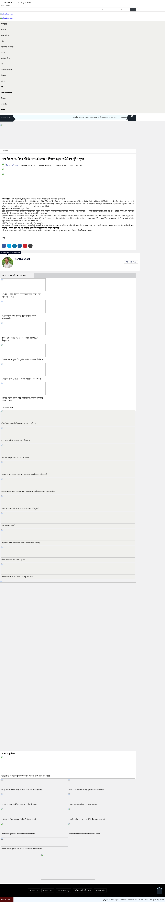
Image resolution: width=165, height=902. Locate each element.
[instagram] (112, 9)
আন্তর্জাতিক (5, 35)
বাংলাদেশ (4, 24)
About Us (34, 890)
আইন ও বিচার (5, 58)
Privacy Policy (63, 890)
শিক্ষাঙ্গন (3, 98)
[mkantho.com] (6, 14)
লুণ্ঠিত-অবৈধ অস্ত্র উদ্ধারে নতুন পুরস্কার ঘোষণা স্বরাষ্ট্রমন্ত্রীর (86, 789)
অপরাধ (3, 52)
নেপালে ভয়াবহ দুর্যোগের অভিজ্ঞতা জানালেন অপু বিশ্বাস (21, 378)
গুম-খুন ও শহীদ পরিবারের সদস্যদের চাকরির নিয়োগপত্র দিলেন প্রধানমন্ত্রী (21, 789)
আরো (2, 81)
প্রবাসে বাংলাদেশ (6, 70)
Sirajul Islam (22, 258)
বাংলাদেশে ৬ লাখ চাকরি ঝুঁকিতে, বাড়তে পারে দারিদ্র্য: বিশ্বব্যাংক (19, 804)
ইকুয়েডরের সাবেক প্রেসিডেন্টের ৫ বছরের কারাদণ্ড (83, 804)
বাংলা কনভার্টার (100, 890)
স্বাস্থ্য (3, 110)
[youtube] (124, 9)
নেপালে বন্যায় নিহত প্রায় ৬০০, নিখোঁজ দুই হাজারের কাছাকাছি (19, 819)
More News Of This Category (15, 275)
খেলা (2, 41)
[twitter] (106, 9)
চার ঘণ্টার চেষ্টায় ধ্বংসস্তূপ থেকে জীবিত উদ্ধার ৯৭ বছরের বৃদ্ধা (87, 819)
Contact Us (47, 890)
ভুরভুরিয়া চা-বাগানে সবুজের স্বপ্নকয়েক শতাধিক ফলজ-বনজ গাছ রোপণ (82, 117)
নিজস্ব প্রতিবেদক (12, 165)
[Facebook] (4, 246)
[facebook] (99, 9)
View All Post (131, 262)
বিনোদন (3, 75)
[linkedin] (118, 9)
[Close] (129, 117)
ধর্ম (2, 64)
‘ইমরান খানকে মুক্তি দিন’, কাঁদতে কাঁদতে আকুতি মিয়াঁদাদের (23, 359)
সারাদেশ (3, 30)
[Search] (133, 9)
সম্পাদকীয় (4, 104)
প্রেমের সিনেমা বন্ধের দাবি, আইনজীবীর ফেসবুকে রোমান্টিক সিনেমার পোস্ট (21, 849)
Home (5, 150)
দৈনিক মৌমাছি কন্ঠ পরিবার (83, 890)
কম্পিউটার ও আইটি (7, 47)
